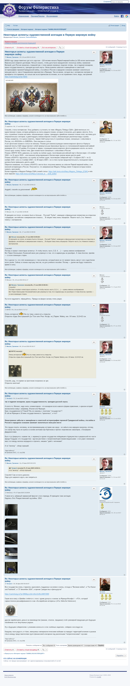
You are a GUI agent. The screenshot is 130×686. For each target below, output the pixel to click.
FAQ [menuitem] (8, 25)
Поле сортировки (61, 645)
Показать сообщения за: (34, 645)
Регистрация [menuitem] (115, 25)
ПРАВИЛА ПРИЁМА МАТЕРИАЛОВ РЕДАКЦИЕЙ (20, 43)
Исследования (52, 16)
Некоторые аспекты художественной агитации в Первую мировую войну (49, 34)
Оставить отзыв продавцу (27, 47)
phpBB (99, 677)
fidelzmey (103, 500)
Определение (23, 16)
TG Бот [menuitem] (15, 25)
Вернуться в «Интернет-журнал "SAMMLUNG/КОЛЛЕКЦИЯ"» (24, 653)
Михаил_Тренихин (19, 37)
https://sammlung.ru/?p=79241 (16, 77)
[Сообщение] (5, 57)
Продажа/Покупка (37, 16)
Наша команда (8, 675)
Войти (116, 16)
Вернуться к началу (124, 117)
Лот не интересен (49, 47)
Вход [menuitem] (123, 25)
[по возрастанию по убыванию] (90, 645)
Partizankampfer (31, 37)
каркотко (102, 134)
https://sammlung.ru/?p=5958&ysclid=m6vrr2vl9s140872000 (27, 594)
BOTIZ (101, 314)
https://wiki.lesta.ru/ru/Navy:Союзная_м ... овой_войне (36, 174)
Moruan (102, 207)
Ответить (8, 47)
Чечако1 (102, 406)
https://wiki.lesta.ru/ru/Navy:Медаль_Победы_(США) (68, 171)
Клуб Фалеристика (10, 677)
